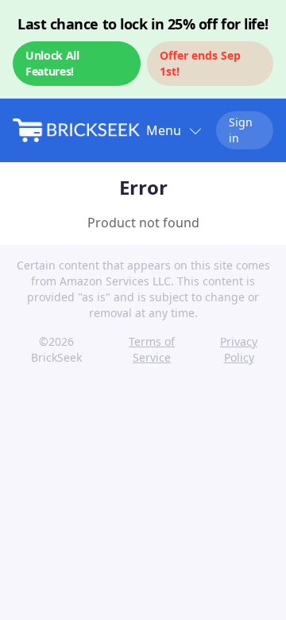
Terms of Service (152, 349)
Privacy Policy (238, 349)
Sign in (241, 129)
